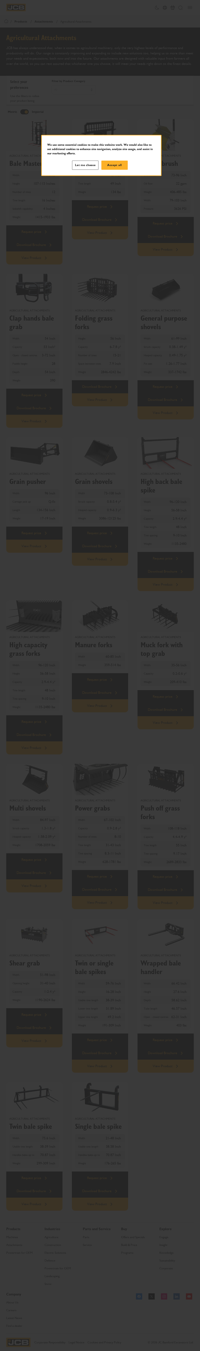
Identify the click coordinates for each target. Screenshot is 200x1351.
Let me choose (85, 165)
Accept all (114, 165)
